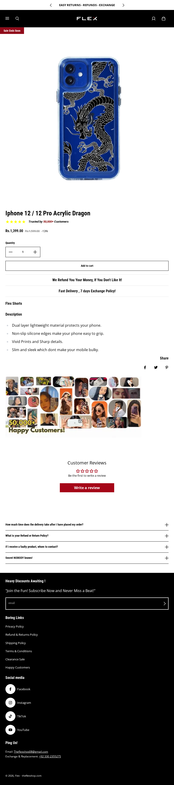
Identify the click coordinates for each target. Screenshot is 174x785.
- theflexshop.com (30, 775)
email (11, 603)
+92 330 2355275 (50, 756)
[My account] (154, 19)
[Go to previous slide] (51, 5)
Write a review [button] (87, 487)
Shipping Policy (15, 643)
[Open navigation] (10, 19)
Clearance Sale (15, 659)
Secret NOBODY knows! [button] (18, 557)
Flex (17, 775)
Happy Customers (17, 667)
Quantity (10, 243)
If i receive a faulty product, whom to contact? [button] (31, 546)
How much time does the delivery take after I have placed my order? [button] (44, 524)
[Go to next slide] (123, 5)
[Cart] (164, 19)
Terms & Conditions (18, 651)
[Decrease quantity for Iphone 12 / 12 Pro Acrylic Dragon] (11, 252)
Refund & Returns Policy (21, 635)
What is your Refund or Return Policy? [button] (26, 535)
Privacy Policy (14, 626)
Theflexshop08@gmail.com (31, 752)
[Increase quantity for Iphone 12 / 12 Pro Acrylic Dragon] (35, 252)
